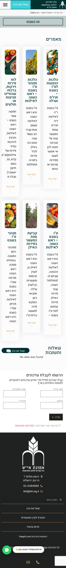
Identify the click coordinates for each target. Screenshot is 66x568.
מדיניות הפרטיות (24, 425)
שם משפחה (19, 389)
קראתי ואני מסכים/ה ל (36, 425)
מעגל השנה (46, 12)
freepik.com (25, 536)
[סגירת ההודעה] (13, 546)
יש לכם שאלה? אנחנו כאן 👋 (28, 549)
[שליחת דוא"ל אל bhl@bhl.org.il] (28, 562)
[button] (5, 4)
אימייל (22, 401)
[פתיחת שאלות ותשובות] (6, 549)
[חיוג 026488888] (37, 562)
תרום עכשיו (33, 527)
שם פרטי (58, 389)
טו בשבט (33, 21)
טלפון (60, 401)
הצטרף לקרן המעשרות (33, 518)
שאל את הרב (33, 508)
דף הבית (58, 12)
